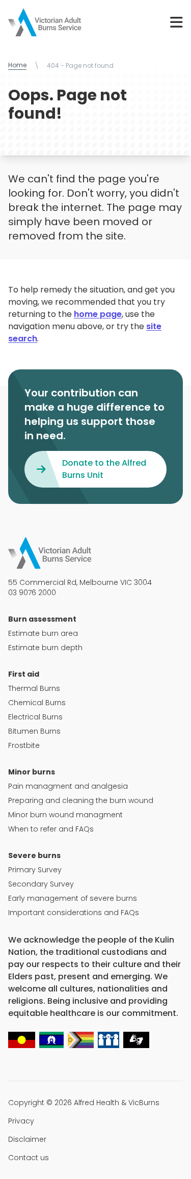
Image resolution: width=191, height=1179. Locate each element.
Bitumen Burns (34, 731)
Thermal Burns (34, 688)
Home (17, 65)
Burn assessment (42, 619)
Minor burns (31, 772)
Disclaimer (27, 1139)
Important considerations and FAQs (73, 912)
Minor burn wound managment (65, 815)
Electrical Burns (35, 717)
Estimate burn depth (45, 647)
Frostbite (24, 745)
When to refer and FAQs (51, 829)
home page (98, 314)
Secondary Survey (41, 884)
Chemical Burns (37, 703)
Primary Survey (35, 870)
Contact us (28, 1158)
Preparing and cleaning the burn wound (80, 800)
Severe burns (34, 855)
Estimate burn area (43, 633)
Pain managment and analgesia (68, 786)
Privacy (21, 1121)
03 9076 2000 (32, 592)
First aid (23, 674)
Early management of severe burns (72, 898)
